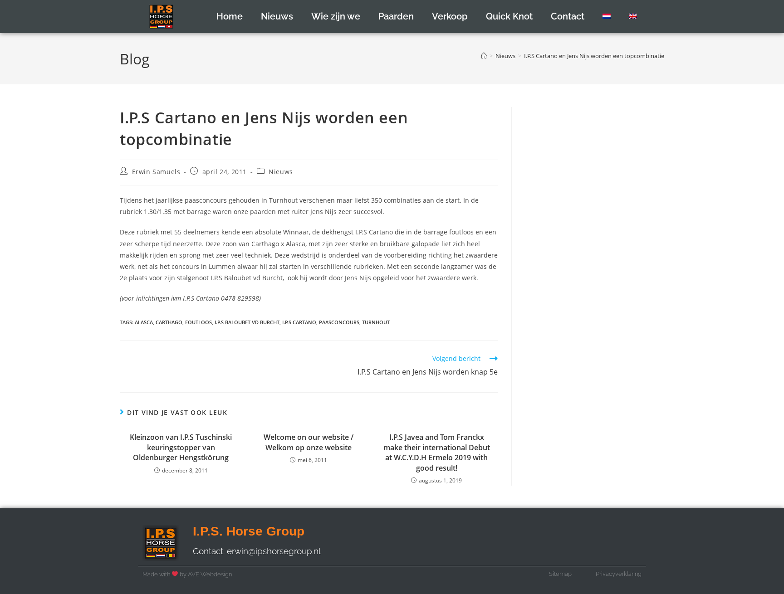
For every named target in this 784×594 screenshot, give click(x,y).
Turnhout (376, 322)
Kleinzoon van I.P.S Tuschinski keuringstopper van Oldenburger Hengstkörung (181, 447)
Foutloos (198, 322)
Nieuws (277, 16)
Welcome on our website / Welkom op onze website (308, 442)
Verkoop (450, 16)
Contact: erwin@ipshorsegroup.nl (257, 551)
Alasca (144, 322)
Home (229, 16)
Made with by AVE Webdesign (187, 574)
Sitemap (560, 573)
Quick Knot (509, 16)
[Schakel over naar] (606, 16)
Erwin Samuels (156, 171)
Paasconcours (339, 322)
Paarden (396, 16)
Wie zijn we (335, 16)
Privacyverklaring (619, 573)
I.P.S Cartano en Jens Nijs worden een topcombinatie (594, 56)
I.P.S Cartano (299, 322)
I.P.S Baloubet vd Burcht (247, 322)
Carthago (169, 322)
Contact (567, 16)
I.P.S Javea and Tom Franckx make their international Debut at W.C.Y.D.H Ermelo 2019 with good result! (436, 452)
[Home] (484, 56)
